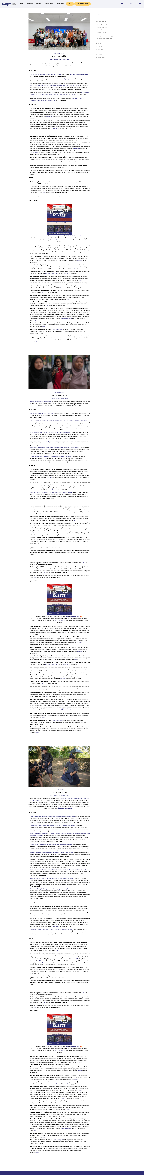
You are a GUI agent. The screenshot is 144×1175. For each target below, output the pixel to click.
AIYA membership (59, 240)
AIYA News (61, 53)
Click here (55, 128)
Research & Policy (102, 57)
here (75, 140)
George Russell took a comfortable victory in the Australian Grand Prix (50, 432)
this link (58, 950)
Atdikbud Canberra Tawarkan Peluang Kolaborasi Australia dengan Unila (51, 878)
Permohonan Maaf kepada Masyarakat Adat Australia (46, 74)
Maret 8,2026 (65, 398)
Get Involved (60, 3)
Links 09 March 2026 (59, 395)
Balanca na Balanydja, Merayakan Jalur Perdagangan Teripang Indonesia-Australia (54, 889)
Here (46, 306)
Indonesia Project (57, 329)
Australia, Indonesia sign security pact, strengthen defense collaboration (51, 853)
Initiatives (29, 3)
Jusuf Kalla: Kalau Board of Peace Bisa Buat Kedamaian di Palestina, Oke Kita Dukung (54, 448)
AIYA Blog (100, 46)
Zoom (60, 512)
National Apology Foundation (79, 74)
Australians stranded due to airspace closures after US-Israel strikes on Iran (52, 825)
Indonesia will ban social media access (40, 401)
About (21, 3)
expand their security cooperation (63, 79)
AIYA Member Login (82, 3)
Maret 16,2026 (66, 59)
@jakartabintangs (66, 318)
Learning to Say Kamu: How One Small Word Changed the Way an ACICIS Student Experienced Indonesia (106, 36)
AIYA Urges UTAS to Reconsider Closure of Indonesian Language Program (51, 492)
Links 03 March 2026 (59, 792)
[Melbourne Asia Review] (66, 808)
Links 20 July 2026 (101, 32)
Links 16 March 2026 (59, 56)
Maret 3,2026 (65, 795)
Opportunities (49, 3)
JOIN (70, 3)
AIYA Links (56, 53)
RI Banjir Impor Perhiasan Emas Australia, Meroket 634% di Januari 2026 (51, 844)
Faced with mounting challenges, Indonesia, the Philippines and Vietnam (51, 456)
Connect (63, 288)
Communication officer (52, 273)
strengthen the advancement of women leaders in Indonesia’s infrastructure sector (55, 85)
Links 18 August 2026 (102, 27)
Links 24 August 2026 (102, 24)
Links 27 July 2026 (101, 29)
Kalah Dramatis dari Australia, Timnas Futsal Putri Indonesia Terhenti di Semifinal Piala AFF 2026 (58, 870)
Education (100, 54)
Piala (68, 872)
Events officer (66, 273)
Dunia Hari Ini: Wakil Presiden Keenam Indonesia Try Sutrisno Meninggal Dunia (52, 816)
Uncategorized (101, 60)
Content (39, 3)
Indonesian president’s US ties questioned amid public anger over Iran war (52, 441)
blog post (49, 116)
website (79, 260)
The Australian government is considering (42, 413)
